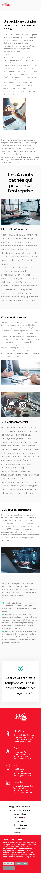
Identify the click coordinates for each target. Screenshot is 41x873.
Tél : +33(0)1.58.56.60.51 (22, 756)
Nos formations (19, 814)
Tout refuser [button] (9, 868)
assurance (7, 91)
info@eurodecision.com (22, 793)
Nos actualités (20, 829)
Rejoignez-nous (20, 832)
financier (7, 151)
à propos (20, 821)
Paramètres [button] (8, 863)
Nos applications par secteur (19, 807)
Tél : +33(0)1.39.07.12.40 (22, 790)
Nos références (20, 825)
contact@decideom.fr (22, 742)
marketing (22, 431)
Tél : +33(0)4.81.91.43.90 (22, 773)
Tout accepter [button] (22, 863)
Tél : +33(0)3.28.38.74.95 (22, 739)
